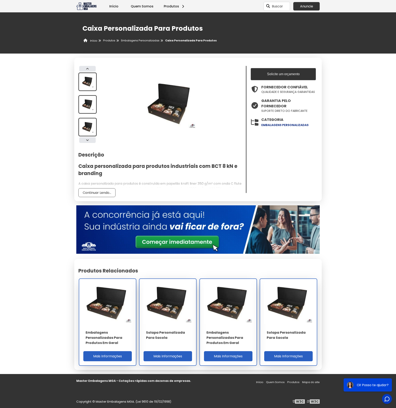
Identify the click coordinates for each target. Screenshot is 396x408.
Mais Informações (107, 356)
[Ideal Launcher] (198, 229)
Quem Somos (142, 6)
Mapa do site (311, 382)
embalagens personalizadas (285, 125)
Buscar (277, 6)
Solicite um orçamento (283, 74)
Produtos (171, 6)
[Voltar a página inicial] (86, 6)
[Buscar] (268, 6)
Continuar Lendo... (97, 192)
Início (113, 6)
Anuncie (306, 6)
